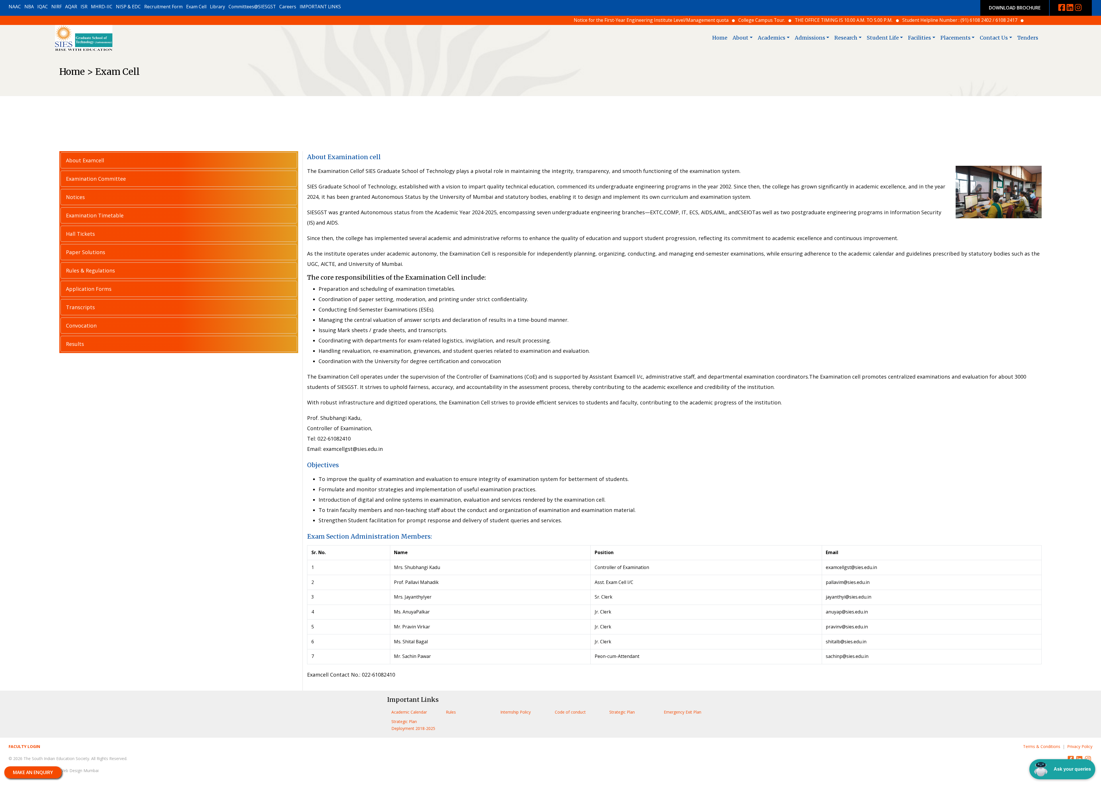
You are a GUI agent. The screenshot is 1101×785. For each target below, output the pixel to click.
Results (75, 343)
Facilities (919, 37)
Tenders (1027, 37)
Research (845, 37)
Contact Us (994, 37)
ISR (84, 6)
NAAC (15, 6)
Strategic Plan (622, 712)
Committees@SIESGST (252, 6)
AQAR (71, 6)
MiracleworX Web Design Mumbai (67, 770)
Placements (955, 37)
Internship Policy (515, 712)
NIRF (56, 6)
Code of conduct (570, 712)
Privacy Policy (1079, 746)
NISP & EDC (128, 6)
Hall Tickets (80, 233)
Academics (771, 37)
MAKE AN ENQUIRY (33, 772)
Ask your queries (1072, 769)
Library (217, 6)
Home (719, 37)
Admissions (810, 37)
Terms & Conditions (1041, 746)
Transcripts (80, 307)
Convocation (81, 325)
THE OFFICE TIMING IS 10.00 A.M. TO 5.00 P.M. (730, 20)
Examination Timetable (95, 215)
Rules (451, 712)
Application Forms (89, 288)
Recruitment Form (163, 6)
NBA (29, 6)
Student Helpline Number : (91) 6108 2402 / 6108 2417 (845, 20)
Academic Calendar (409, 712)
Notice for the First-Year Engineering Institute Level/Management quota (537, 20)
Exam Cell (196, 6)
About (740, 37)
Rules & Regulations (90, 270)
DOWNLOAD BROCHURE (1015, 8)
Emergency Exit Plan (682, 712)
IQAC (42, 6)
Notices (75, 197)
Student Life (883, 37)
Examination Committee (96, 178)
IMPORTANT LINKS (320, 6)
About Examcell (85, 160)
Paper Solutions (85, 252)
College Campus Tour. (647, 20)
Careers (287, 6)
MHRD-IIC (101, 6)
